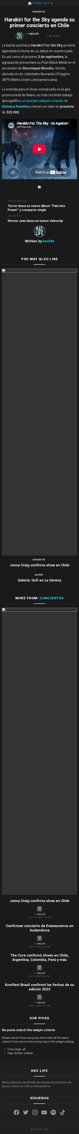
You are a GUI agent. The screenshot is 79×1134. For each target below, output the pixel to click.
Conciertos (38, 559)
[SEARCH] (75, 3)
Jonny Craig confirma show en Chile (39, 565)
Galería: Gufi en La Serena (39, 580)
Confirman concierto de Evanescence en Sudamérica (39, 928)
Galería (39, 575)
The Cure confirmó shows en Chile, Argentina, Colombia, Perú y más (39, 957)
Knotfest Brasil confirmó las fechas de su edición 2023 (39, 987)
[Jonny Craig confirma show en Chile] (39, 412)
